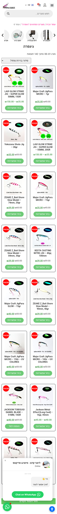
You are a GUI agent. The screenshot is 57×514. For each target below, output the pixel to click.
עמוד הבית (51, 24)
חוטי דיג (17, 40)
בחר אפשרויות (43, 108)
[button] (52, 5)
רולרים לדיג (32, 40)
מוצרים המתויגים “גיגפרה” (33, 24)
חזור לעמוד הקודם (29, 501)
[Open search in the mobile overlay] (28, 13)
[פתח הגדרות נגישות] (52, 509)
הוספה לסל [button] (14, 426)
